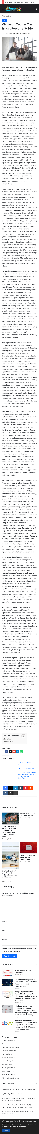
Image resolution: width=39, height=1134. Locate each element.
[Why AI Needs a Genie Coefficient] (7, 973)
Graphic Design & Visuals (10, 1061)
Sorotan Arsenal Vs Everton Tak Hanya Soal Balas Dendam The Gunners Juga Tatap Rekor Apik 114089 (9, 831)
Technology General (8, 1074)
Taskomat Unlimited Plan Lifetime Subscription (28, 857)
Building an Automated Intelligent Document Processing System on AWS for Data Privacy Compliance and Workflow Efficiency (26, 1010)
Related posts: (9, 741)
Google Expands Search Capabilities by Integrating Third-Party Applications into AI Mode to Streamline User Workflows (26, 996)
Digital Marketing (7, 1054)
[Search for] (36, 9)
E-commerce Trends (8, 1057)
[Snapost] (13, 9)
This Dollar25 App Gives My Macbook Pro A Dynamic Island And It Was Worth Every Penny (27, 775)
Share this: (7, 739)
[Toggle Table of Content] (22, 736)
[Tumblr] (20, 788)
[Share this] (6, 751)
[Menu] (3, 9)
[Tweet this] (10, 751)
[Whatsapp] (21, 751)
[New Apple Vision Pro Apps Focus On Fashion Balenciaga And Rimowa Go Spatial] (10, 855)
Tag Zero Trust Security (26, 768)
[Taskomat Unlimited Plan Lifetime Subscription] (29, 847)
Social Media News (8, 1071)
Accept (6, 1130)
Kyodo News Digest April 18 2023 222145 (27, 814)
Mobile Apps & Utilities (9, 1068)
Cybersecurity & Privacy (9, 1050)
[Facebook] (5, 788)
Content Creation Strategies (11, 1047)
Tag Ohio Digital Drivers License (12, 1094)
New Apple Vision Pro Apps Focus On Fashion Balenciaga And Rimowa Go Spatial (9, 875)
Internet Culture (7, 1064)
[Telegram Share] (17, 751)
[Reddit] (30, 788)
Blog (9, 16)
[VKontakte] (5, 793)
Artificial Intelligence (8, 1040)
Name (4, 921)
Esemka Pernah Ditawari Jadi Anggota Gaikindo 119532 (19, 1089)
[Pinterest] (25, 788)
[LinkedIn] (15, 788)
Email (4, 930)
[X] (10, 788)
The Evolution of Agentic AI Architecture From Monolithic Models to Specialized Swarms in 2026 (26, 983)
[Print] (15, 793)
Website (4, 939)
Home (5, 16)
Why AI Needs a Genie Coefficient (23, 971)
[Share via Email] (10, 793)
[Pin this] (14, 751)
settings (23, 1127)
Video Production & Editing (10, 1078)
